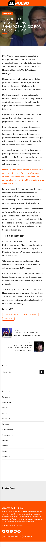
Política (4, 451)
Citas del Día (6, 402)
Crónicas (5, 408)
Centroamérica (8, 13)
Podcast (5, 446)
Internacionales (7, 429)
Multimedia (6, 456)
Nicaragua (8, 319)
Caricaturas (6, 397)
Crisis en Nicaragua (11, 314)
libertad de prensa (30, 314)
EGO (3, 39)
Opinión (5, 440)
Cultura (4, 413)
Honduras (5, 424)
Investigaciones (7, 435)
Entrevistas (6, 419)
